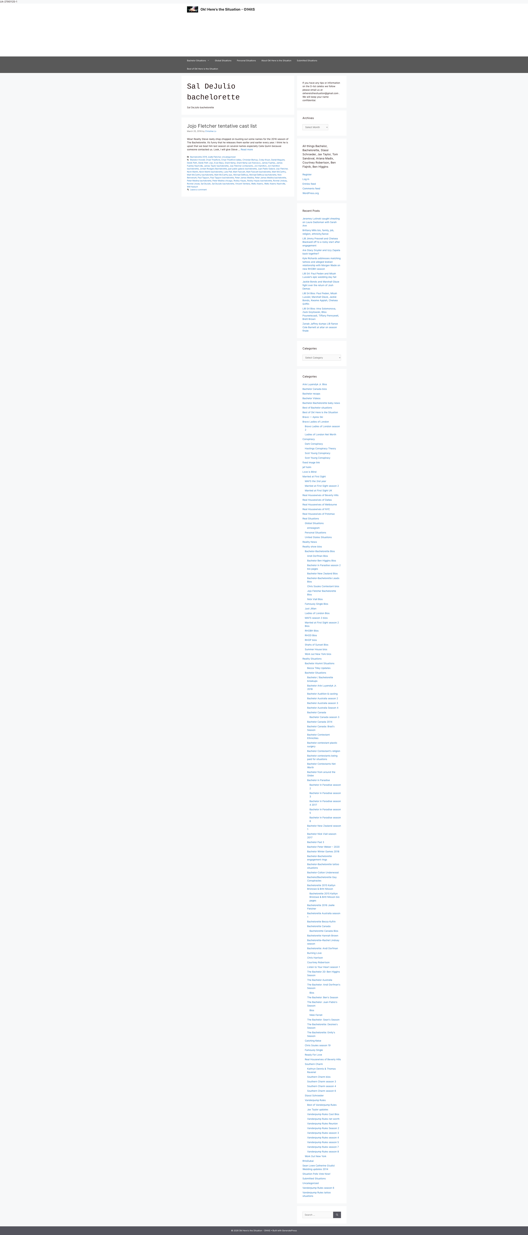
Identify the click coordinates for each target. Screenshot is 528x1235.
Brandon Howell (197, 160)
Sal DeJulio (206, 183)
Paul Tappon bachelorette (222, 177)
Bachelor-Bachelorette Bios (320, 551)
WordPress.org (310, 193)
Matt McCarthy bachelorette (200, 175)
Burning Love (314, 953)
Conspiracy (308, 439)
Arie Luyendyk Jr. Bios (314, 384)
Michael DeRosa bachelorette (262, 175)
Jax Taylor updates (317, 1109)
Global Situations (223, 60)
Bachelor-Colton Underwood (323, 872)
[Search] (337, 1215)
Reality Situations (312, 658)
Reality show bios (312, 546)
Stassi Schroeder (314, 1095)
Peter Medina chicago (222, 180)
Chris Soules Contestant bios (323, 586)
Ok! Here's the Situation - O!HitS (227, 9)
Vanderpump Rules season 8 (323, 1151)
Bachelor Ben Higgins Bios (321, 560)
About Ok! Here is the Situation (276, 60)
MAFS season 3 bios (316, 618)
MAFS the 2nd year (315, 481)
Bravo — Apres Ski (312, 417)
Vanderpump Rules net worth (323, 1119)
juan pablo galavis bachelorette (242, 168)
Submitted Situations (307, 60)
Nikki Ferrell (316, 1015)
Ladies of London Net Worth (320, 434)
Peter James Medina (244, 177)
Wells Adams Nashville (274, 183)
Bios (312, 992)
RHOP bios (311, 640)
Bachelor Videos (311, 398)
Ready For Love (313, 1054)
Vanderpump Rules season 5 (323, 1142)
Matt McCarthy (279, 172)
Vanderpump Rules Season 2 (323, 1128)
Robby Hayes (240, 180)
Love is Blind (309, 471)
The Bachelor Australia (319, 980)
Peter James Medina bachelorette (270, 177)
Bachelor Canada (316, 712)
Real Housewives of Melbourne (319, 504)
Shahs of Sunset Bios (316, 644)
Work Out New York (315, 1156)
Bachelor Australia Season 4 (322, 707)
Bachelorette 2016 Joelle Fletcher (205, 157)
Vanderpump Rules (315, 1100)
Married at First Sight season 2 (322, 485)
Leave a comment (198, 189)
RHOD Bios (311, 635)
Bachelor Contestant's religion (323, 751)
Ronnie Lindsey (280, 180)
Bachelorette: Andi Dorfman (322, 948)
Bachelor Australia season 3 (322, 703)
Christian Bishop (250, 160)
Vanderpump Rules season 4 (323, 1137)
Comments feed (311, 188)
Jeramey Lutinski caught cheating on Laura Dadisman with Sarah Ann (321, 222)
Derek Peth (192, 163)
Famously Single (314, 1050)
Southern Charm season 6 (321, 1090)
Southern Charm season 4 (321, 1086)
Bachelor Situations (196, 60)
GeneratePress (289, 1230)
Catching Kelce (313, 1040)
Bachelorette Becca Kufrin (321, 921)
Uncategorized (229, 157)
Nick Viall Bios (315, 599)
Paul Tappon (203, 177)
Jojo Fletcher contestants (241, 166)
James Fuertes (268, 163)
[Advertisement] (264, 36)
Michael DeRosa (240, 175)
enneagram (313, 528)
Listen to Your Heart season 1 (323, 967)
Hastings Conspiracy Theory (320, 448)
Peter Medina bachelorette (199, 180)
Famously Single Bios (316, 604)
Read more (247, 149)
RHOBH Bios (312, 630)
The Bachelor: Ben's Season (322, 997)
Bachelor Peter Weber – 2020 (323, 846)
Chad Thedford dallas (231, 160)
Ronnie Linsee (193, 183)
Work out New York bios (318, 654)
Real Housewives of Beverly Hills (320, 495)
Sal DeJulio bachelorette (223, 183)
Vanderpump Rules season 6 (318, 1187)
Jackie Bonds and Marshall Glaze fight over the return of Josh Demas (320, 285)
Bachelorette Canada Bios (324, 931)
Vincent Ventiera (242, 183)
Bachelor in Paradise (318, 780)
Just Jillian (310, 608)
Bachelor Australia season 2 (322, 698)
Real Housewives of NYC (316, 509)
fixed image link (311, 462)
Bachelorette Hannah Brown (322, 935)
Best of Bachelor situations (317, 407)
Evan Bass (219, 163)
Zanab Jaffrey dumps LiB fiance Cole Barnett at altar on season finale (320, 327)
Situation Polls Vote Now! (316, 1173)
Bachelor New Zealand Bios (322, 573)
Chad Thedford (213, 160)
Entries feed (309, 183)
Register (307, 174)
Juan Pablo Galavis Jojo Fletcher (273, 168)
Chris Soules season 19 (318, 1045)
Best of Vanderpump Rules (322, 1105)
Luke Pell (228, 172)
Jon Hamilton (260, 166)
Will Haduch (192, 186)
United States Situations (318, 537)
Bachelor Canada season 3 (324, 717)
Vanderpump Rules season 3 (323, 1133)
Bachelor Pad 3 (315, 842)
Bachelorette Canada (319, 926)
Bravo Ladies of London (315, 421)
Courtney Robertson (318, 962)
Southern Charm (314, 1064)
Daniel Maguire (278, 160)
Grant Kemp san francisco (249, 163)
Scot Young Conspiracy (317, 453)
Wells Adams (257, 183)
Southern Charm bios (319, 1076)
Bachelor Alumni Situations (319, 663)
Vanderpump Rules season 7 (323, 1147)
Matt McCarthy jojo (223, 175)
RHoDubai (308, 1161)
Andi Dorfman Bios (317, 556)
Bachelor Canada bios (314, 389)
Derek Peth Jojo (205, 163)
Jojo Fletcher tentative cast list (222, 126)
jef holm (306, 467)
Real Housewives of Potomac (318, 514)
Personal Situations (246, 60)
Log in (305, 179)
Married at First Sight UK (318, 490)
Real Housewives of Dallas (317, 500)
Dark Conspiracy (314, 443)
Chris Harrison (315, 957)
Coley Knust (264, 160)
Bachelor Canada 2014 (319, 721)
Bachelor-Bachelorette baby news (321, 403)
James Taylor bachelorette (216, 166)
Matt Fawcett (239, 172)
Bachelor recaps (311, 393)
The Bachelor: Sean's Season (323, 1019)
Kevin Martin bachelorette (211, 172)
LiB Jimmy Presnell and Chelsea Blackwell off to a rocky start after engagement (321, 242)
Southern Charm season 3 (321, 1081)
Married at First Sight (314, 476)
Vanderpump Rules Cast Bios (323, 1114)
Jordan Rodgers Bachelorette (213, 168)
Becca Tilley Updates (319, 668)
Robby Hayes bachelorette (259, 180)
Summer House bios (316, 649)
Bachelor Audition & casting (322, 693)
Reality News (309, 542)
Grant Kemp (230, 163)
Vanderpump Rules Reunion (322, 1123)
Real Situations (310, 518)
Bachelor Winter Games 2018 (323, 851)
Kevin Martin (192, 172)
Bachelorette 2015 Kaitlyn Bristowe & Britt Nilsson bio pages (324, 897)
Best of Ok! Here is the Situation (202, 68)
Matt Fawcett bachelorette (258, 172)
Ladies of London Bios (317, 613)
